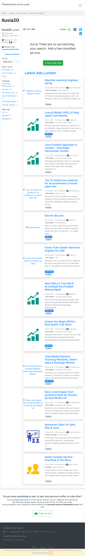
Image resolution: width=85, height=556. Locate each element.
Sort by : (5, 58)
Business (6, 115)
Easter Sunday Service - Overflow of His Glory (59, 458)
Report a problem (48, 532)
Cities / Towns (7, 67)
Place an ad (44, 513)
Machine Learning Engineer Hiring (61, 82)
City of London (9, 73)
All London (7, 70)
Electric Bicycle (54, 215)
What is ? (13, 532)
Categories (6, 81)
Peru (14, 42)
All (4, 112)
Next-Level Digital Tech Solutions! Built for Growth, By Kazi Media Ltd (61, 395)
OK (51, 553)
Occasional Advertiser (10, 49)
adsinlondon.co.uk (21, 500)
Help (37, 532)
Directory (20, 540)
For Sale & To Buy (10, 92)
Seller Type (6, 109)
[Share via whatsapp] (69, 29)
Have (5, 76)
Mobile (34, 547)
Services (6, 89)
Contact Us (28, 532)
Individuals (7, 119)
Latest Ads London (40, 73)
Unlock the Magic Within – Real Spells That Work (61, 323)
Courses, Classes (10, 105)
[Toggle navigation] (80, 5)
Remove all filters (12, 54)
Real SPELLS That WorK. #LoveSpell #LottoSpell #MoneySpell (59, 286)
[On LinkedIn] (80, 34)
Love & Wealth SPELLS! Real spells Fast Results (62, 114)
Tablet (42, 547)
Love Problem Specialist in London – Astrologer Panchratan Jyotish (61, 148)
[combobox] (11, 62)
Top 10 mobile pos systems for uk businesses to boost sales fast (61, 183)
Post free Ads (53, 63)
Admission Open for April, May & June (60, 426)
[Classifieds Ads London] (15, 5)
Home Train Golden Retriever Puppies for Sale (62, 249)
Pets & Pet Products (10, 97)
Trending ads (10, 540)
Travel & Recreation (10, 101)
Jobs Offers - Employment (8, 85)
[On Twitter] (80, 29)
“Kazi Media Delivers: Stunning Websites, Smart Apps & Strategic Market (61, 359)
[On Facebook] (74, 29)
